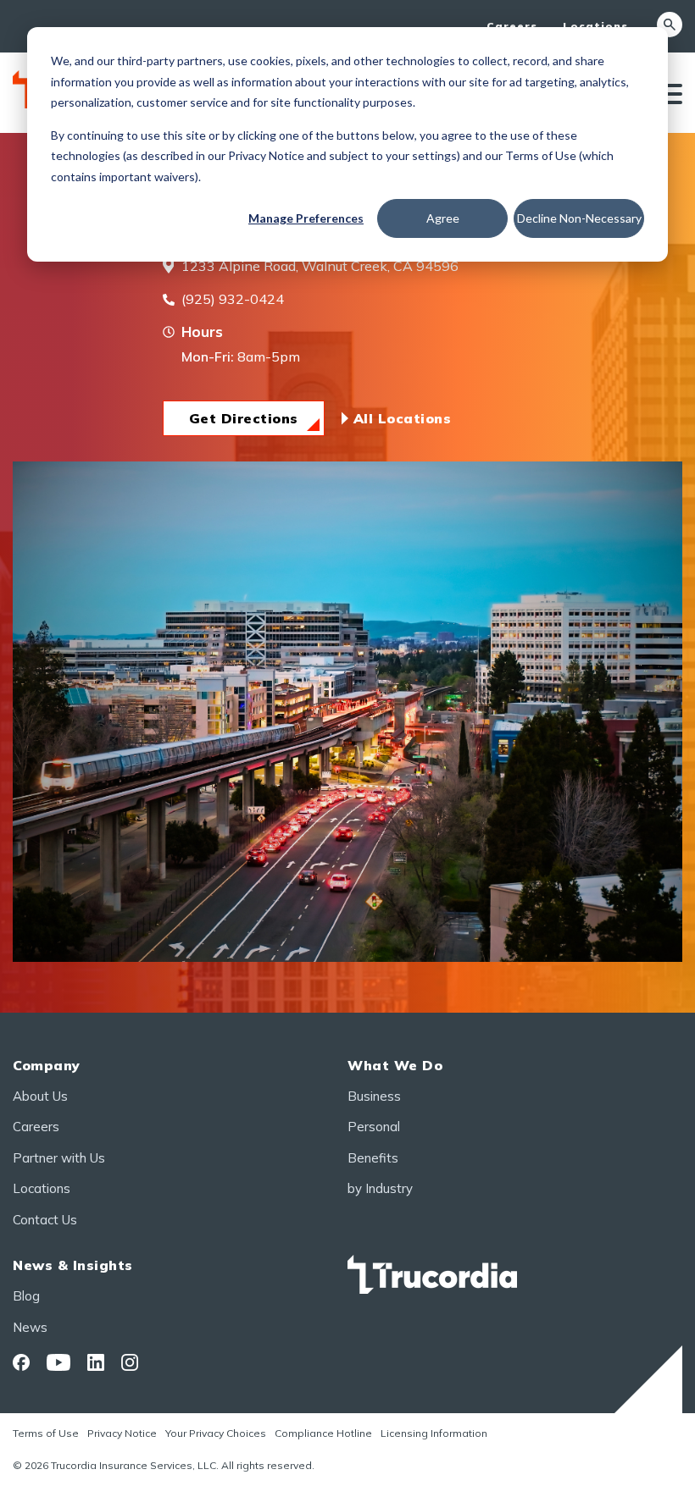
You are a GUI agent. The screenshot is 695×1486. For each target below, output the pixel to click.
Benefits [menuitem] (373, 1158)
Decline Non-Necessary (579, 218)
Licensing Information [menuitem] (434, 1433)
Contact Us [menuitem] (45, 1220)
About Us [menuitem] (40, 1096)
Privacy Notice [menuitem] (122, 1433)
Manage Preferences (306, 218)
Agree (442, 218)
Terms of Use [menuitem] (46, 1433)
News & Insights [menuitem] (73, 1265)
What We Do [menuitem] (395, 1065)
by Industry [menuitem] (380, 1188)
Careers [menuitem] (511, 25)
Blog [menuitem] (26, 1296)
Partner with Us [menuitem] (59, 1158)
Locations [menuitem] (595, 25)
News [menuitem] (30, 1327)
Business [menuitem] (374, 1096)
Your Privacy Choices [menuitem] (215, 1433)
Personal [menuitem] (374, 1127)
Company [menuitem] (47, 1065)
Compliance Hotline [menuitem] (323, 1433)
